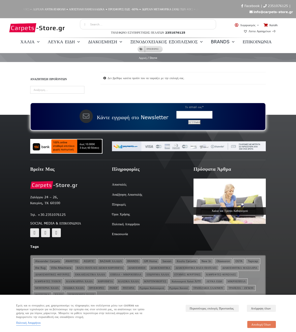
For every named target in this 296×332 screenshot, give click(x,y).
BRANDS (133, 261)
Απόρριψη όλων (261, 308)
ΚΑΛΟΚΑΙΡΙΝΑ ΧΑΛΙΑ (79, 281)
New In (206, 261)
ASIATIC (89, 261)
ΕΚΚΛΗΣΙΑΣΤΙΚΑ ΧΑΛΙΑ (90, 274)
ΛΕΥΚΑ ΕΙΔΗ (214, 281)
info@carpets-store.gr (273, 12)
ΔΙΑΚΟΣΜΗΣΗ (136, 268)
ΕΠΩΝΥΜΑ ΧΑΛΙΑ (158, 274)
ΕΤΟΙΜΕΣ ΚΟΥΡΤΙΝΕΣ (187, 274)
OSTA (238, 261)
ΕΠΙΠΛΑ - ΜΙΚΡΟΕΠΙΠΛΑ (125, 274)
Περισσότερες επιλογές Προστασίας (212, 308)
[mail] (45, 232)
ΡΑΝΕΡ (113, 288)
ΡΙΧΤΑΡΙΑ (128, 288)
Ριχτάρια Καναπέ (178, 288)
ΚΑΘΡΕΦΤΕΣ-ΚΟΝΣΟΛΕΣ (221, 274)
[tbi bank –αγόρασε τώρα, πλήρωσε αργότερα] (66, 146)
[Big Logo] (37, 20)
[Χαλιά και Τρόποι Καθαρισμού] (230, 201)
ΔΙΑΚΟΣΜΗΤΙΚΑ (160, 268)
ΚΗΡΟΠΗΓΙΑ (105, 281)
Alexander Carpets (47, 261)
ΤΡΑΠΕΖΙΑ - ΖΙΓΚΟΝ (241, 288)
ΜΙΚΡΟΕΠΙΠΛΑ (236, 281)
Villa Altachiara (61, 268)
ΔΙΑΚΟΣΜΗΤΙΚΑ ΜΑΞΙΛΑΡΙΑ (239, 268)
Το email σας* (194, 107)
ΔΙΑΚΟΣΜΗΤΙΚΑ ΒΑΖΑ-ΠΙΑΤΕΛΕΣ (196, 268)
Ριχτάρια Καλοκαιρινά (152, 288)
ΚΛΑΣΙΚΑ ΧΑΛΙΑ (128, 281)
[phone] (56, 232)
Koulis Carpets (186, 261)
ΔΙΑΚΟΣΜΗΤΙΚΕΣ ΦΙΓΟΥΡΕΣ (52, 274)
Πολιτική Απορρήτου (28, 323)
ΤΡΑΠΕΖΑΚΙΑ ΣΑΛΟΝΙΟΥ (208, 288)
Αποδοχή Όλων (261, 324)
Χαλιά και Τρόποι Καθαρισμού (230, 211)
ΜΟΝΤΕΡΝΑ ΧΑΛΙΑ (47, 288)
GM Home (150, 261)
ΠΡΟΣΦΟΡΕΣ (96, 288)
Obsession (223, 261)
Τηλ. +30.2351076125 (48, 214)
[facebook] (34, 232)
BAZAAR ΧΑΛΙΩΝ (111, 261)
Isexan (166, 261)
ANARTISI (71, 261)
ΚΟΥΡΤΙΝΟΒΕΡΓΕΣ (155, 281)
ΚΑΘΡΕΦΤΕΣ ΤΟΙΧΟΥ (48, 281)
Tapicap (253, 261)
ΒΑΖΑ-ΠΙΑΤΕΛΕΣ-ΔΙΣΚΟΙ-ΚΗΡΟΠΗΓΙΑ (100, 268)
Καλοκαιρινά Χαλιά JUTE (186, 281)
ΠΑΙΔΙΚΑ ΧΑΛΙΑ (74, 288)
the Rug (40, 268)
